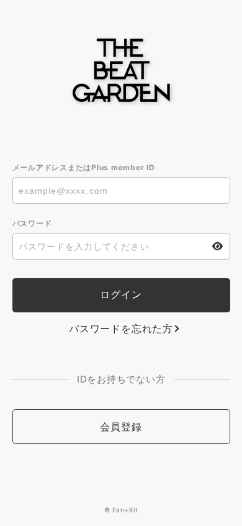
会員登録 (120, 426)
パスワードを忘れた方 (121, 328)
